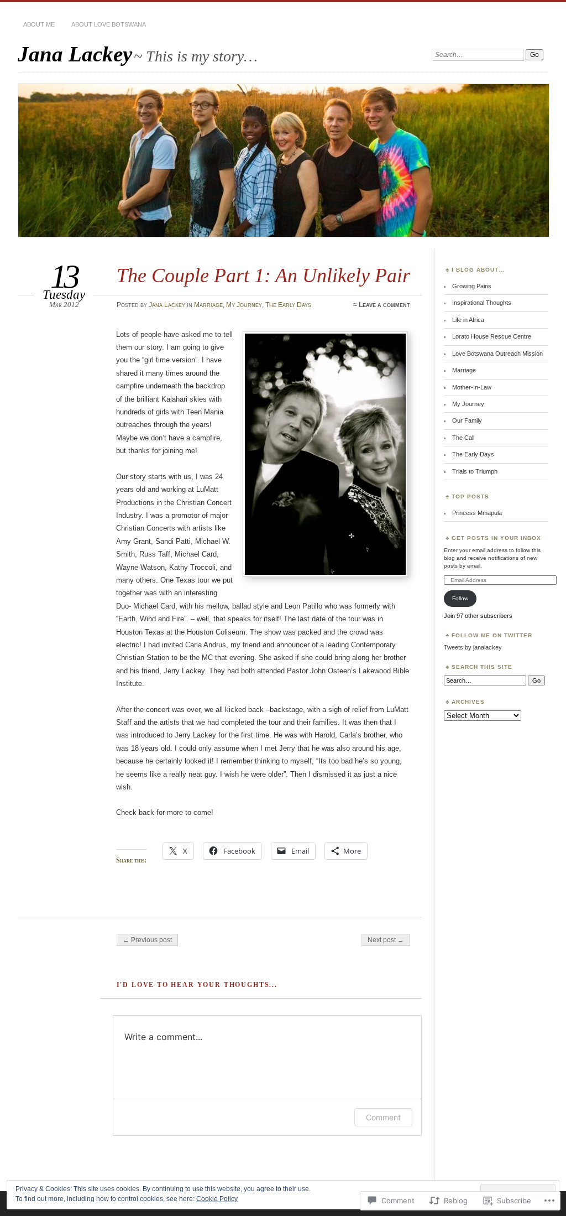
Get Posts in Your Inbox (496, 538)
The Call (463, 437)
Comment (383, 1117)
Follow (460, 598)
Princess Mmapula (477, 513)
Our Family (467, 420)
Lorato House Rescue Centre (491, 336)
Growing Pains (471, 286)
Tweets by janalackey (473, 647)
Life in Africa (468, 319)
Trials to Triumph (474, 471)
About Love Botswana (108, 24)
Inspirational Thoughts (481, 302)
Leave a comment (384, 305)
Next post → (386, 940)
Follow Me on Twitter (492, 635)
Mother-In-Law (471, 387)
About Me (39, 24)
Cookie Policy (217, 1199)
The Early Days (288, 305)
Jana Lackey (75, 54)
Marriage (208, 305)
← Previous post (147, 940)
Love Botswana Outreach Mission (497, 353)
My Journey (244, 305)
